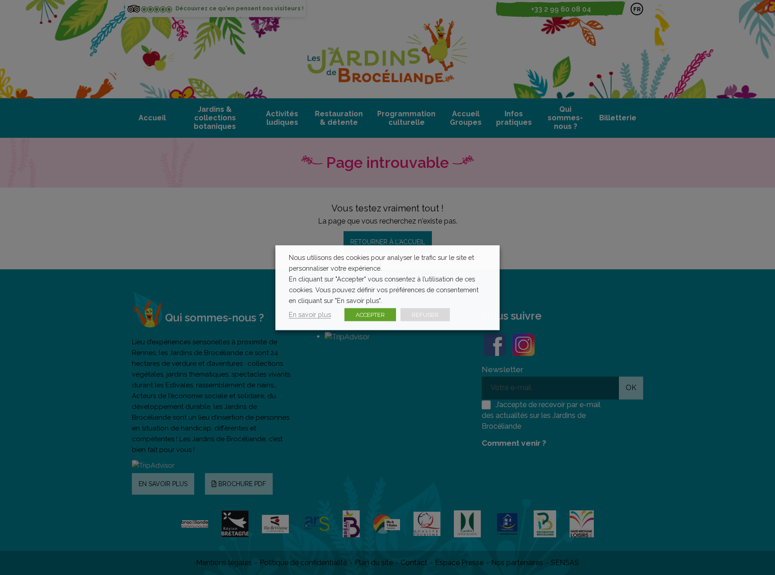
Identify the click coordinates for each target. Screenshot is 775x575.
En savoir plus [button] (310, 314)
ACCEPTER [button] (370, 314)
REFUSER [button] (425, 314)
